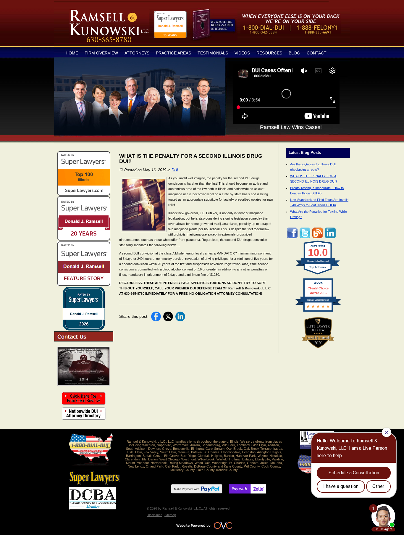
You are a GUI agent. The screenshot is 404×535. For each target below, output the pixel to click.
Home (72, 53)
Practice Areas (173, 53)
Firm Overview (101, 53)
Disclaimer (154, 515)
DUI (175, 170)
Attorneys (137, 53)
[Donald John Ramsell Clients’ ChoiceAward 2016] (318, 311)
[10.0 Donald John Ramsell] (318, 274)
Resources (269, 53)
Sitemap (170, 515)
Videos (242, 53)
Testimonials (213, 53)
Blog (294, 53)
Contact (317, 53)
